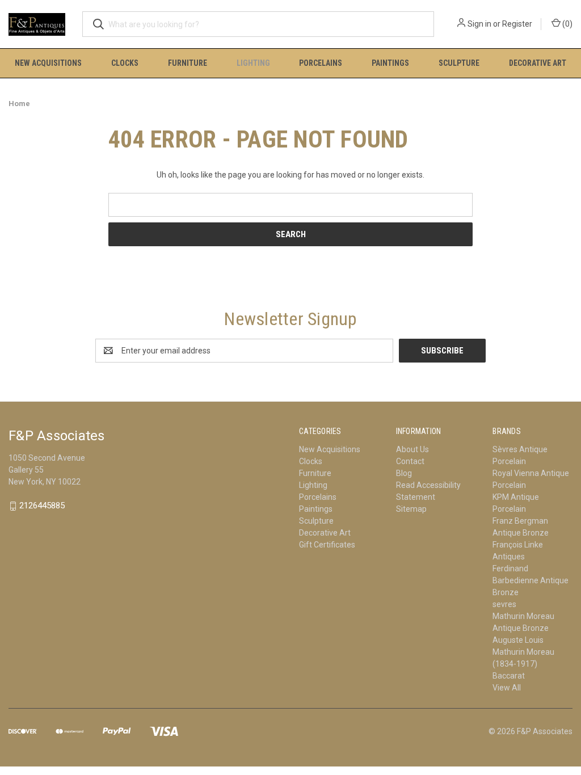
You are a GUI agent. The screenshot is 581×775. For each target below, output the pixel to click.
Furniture (187, 63)
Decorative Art (537, 63)
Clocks (124, 63)
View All (506, 687)
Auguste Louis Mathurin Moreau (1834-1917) (523, 651)
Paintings (390, 63)
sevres (504, 604)
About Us (412, 449)
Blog (404, 473)
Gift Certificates (327, 544)
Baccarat (508, 675)
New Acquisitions (48, 63)
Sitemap (411, 508)
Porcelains (320, 63)
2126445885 (42, 506)
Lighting (253, 63)
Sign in (479, 23)
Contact (410, 461)
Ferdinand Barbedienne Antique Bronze (530, 580)
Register (517, 23)
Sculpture (459, 63)
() (566, 23)
